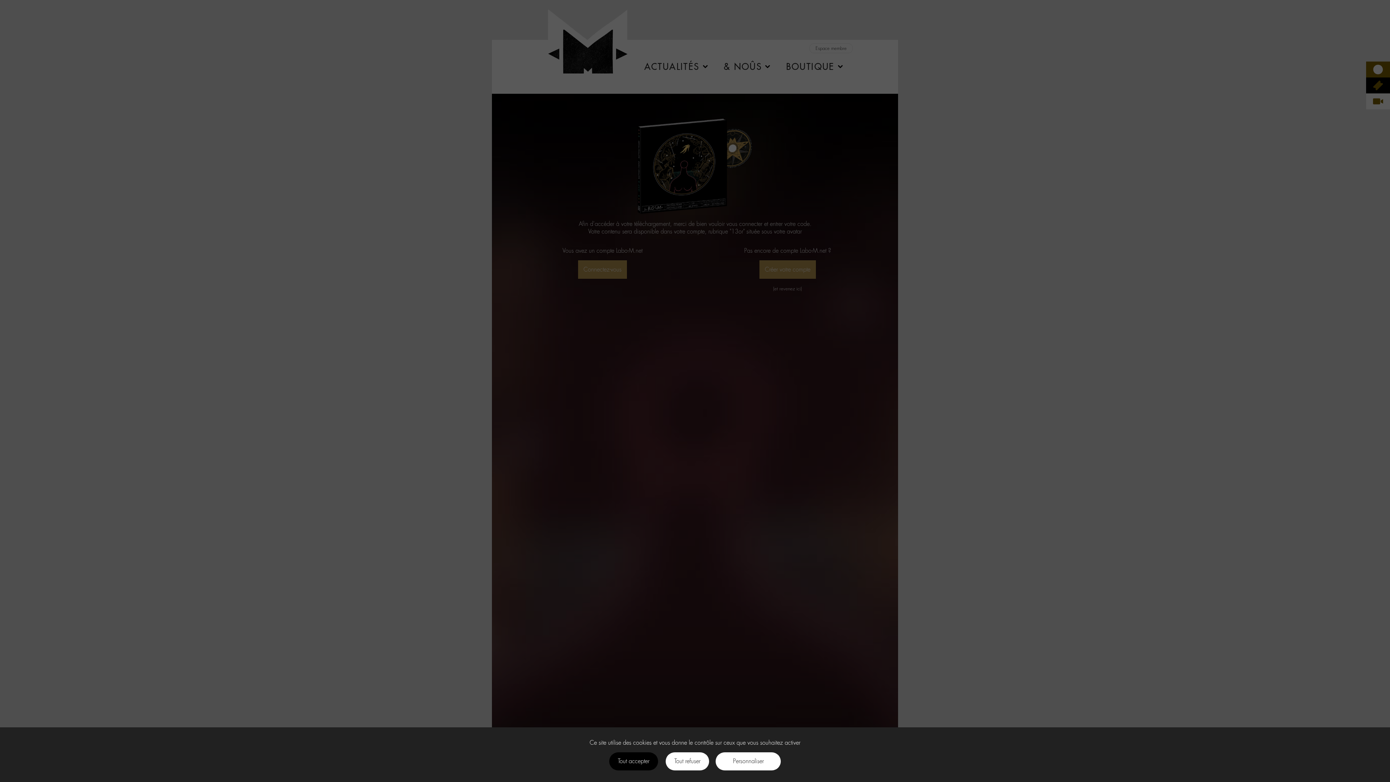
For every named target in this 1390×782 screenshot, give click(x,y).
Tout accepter (633, 761)
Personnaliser (748, 761)
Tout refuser (687, 761)
